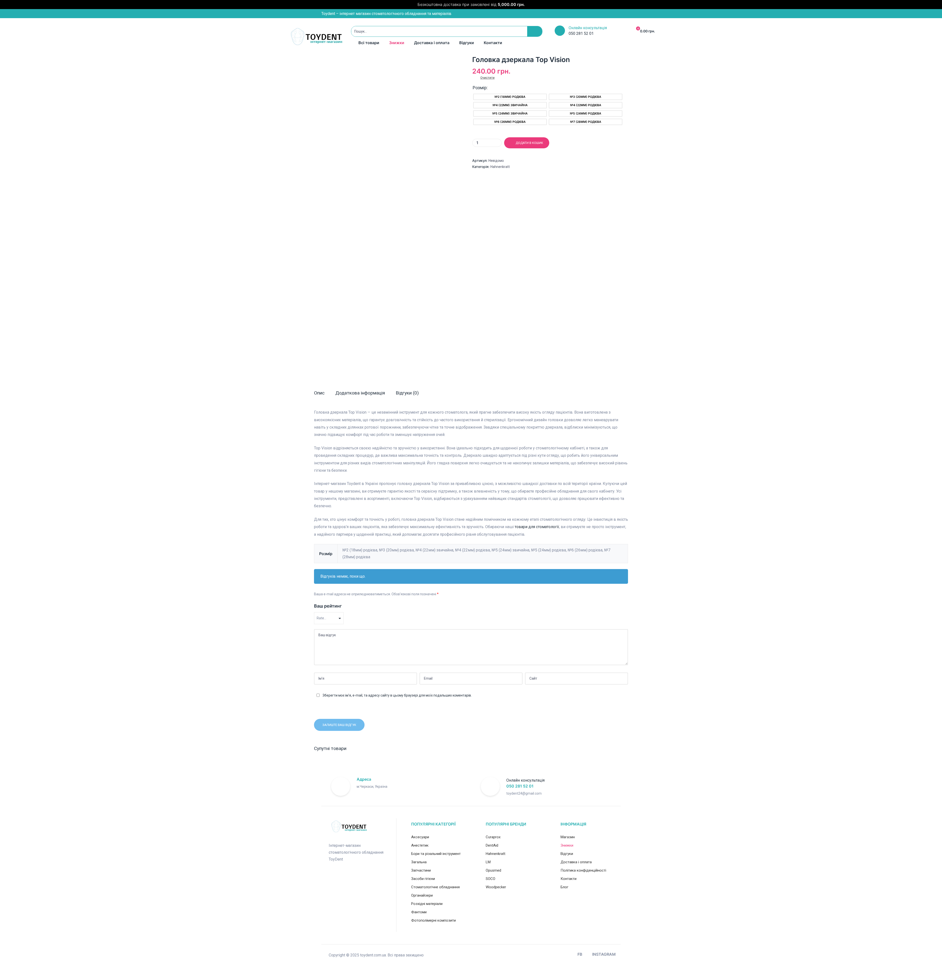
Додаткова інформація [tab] (360, 393)
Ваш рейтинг (328, 606)
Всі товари (368, 42)
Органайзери (422, 895)
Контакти (493, 42)
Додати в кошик (529, 143)
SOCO (490, 879)
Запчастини (421, 870)
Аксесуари (420, 837)
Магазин (568, 837)
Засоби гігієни (423, 879)
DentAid (492, 845)
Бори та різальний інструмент (436, 854)
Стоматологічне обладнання (435, 887)
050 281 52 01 (520, 786)
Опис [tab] (319, 393)
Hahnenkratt (500, 167)
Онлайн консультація (588, 27)
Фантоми (419, 912)
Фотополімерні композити (433, 920)
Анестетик (420, 845)
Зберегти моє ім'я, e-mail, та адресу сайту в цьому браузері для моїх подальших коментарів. (397, 695)
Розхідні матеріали (427, 904)
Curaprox (493, 837)
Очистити (487, 77)
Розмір (480, 87)
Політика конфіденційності (583, 870)
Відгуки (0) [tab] (407, 393)
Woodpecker (496, 887)
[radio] (510, 97)
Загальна (419, 862)
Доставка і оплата (431, 42)
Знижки (396, 42)
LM (488, 862)
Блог (564, 887)
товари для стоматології (537, 526)
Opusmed (493, 870)
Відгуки (466, 42)
